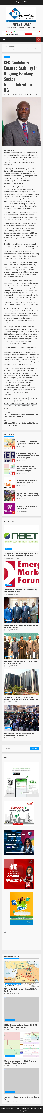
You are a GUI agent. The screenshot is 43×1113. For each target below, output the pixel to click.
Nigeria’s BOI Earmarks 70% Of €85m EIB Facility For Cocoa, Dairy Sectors (21, 646)
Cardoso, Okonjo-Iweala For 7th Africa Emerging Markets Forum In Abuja (21, 574)
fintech (12, 401)
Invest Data (22, 24)
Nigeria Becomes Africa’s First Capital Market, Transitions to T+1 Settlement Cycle (21, 718)
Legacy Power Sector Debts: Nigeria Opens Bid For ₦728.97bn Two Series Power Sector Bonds (21, 538)
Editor (7, 94)
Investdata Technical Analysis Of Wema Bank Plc (9, 508)
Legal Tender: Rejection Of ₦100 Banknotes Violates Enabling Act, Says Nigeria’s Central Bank (21, 682)
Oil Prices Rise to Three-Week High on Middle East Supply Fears (9, 443)
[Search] (32, 39)
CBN (10, 398)
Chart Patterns (10, 1056)
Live (38, 39)
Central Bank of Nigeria (21, 398)
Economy (7, 57)
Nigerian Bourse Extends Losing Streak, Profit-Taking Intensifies (9, 495)
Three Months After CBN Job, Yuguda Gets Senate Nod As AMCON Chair (21, 610)
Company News (10, 1020)
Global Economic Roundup (13, 984)
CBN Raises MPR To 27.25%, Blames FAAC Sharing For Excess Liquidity (21, 423)
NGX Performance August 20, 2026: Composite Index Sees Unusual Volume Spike (9, 469)
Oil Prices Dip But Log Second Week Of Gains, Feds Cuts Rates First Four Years (21, 414)
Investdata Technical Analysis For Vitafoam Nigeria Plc (9, 482)
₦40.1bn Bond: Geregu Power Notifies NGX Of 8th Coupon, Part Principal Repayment (9, 456)
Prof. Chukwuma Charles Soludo (20, 403)
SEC (15, 406)
